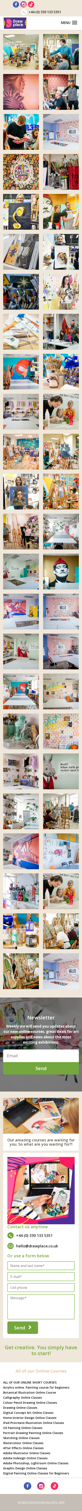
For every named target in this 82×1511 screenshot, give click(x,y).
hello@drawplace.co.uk (37, 1245)
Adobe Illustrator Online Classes (26, 1453)
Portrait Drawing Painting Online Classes (33, 1433)
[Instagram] (23, 4)
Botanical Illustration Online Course (29, 1392)
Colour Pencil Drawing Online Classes (30, 1403)
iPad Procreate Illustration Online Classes (33, 1423)
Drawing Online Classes (20, 1408)
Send (41, 1068)
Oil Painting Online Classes (22, 1428)
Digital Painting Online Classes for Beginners (36, 1473)
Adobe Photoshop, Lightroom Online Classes (35, 1463)
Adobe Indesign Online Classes (25, 1458)
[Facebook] (16, 4)
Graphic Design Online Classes (25, 1468)
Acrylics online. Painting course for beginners (36, 1387)
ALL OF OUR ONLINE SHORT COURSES (30, 1382)
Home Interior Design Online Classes (29, 1418)
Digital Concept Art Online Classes (28, 1413)
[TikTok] (31, 4)
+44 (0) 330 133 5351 (45, 12)
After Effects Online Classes (23, 1448)
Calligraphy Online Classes (22, 1398)
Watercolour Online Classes (23, 1443)
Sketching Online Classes (21, 1438)
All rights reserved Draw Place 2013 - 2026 (41, 1502)
